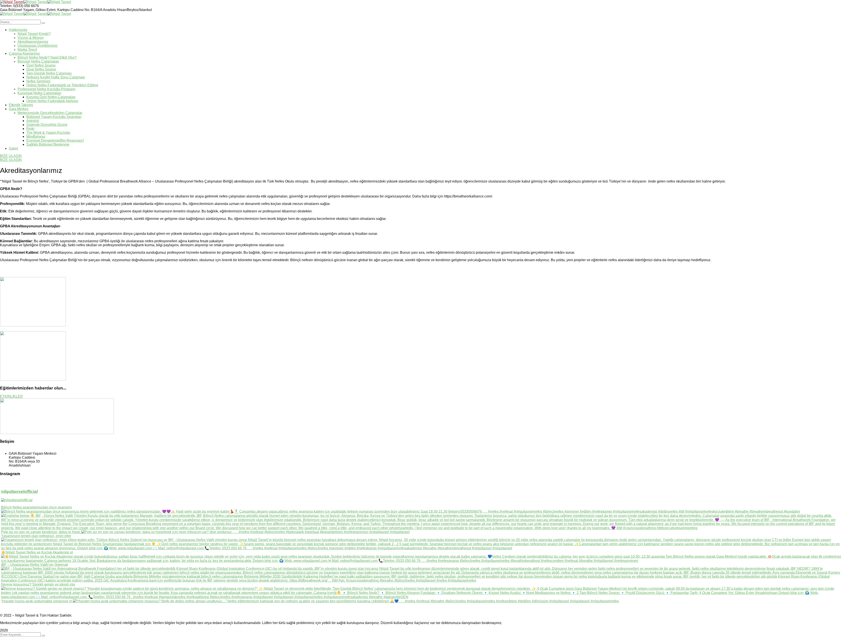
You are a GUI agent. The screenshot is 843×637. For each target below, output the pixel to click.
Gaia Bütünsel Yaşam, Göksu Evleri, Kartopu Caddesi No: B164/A (51, 10)
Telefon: (6, 6)
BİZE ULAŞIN (11, 156)
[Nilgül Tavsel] (12, 2)
